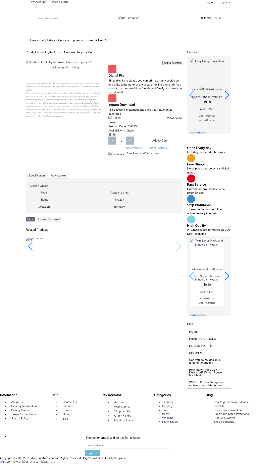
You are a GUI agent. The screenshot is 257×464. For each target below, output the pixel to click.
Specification (37, 175)
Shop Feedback (224, 421)
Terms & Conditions (23, 414)
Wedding (167, 417)
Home (66, 414)
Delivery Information (24, 406)
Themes (167, 402)
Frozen (112, 122)
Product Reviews (224, 417)
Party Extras (170, 421)
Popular (192, 52)
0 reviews (133, 153)
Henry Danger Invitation (207, 96)
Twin (165, 410)
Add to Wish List (133, 148)
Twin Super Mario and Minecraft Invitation (207, 278)
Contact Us (70, 402)
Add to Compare (158, 148)
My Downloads (123, 420)
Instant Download (49, 219)
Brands (67, 410)
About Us (17, 402)
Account (119, 402)
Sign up (92, 453)
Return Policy (19, 418)
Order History (122, 415)
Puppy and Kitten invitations (231, 413)
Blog (65, 418)
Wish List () (122, 406)
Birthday (167, 406)
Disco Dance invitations (228, 410)
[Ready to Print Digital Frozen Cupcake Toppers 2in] (65, 62)
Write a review (152, 153)
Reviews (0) (58, 175)
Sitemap (68, 406)
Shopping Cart (123, 411)
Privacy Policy (20, 410)
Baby (165, 413)
